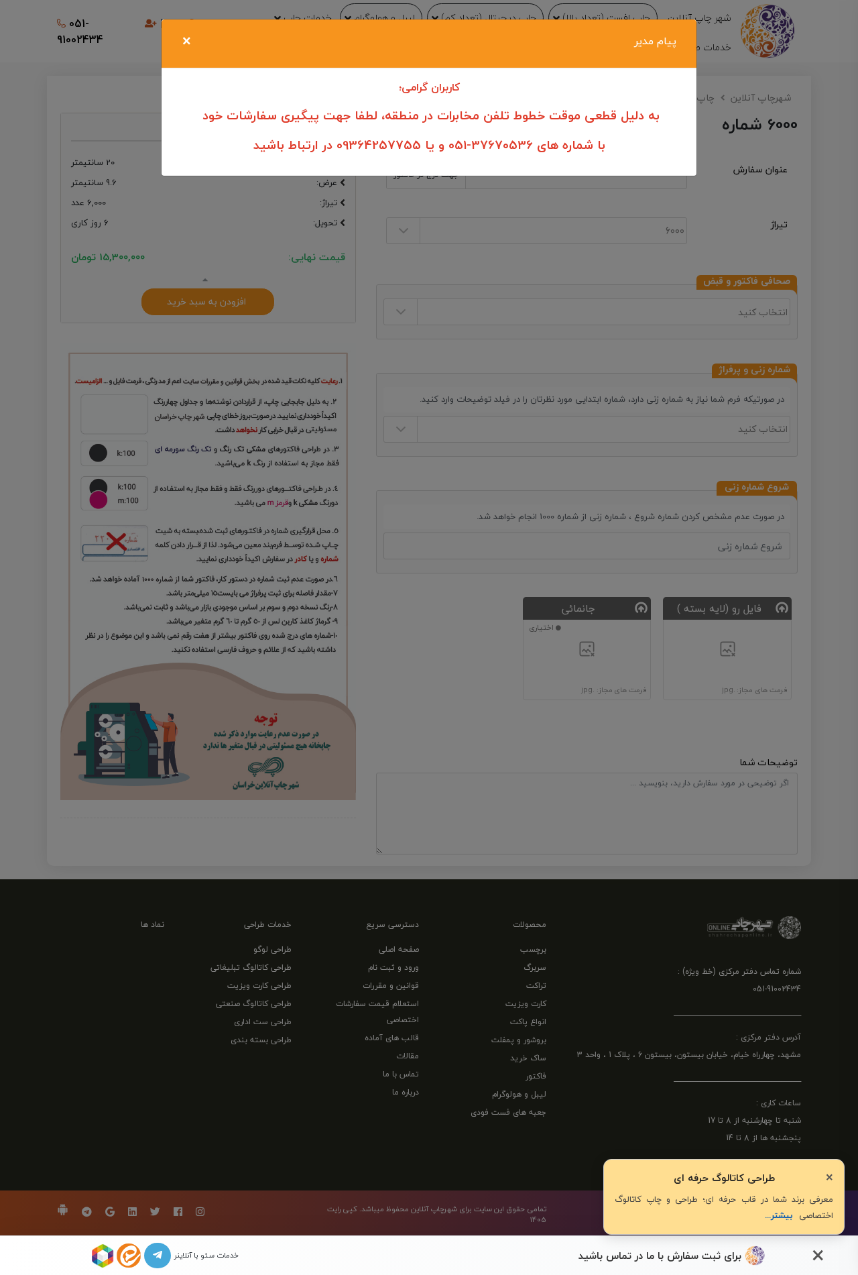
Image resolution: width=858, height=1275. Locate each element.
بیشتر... (779, 1215)
